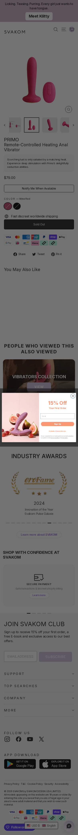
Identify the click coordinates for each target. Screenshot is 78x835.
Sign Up (57, 424)
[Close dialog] (73, 396)
